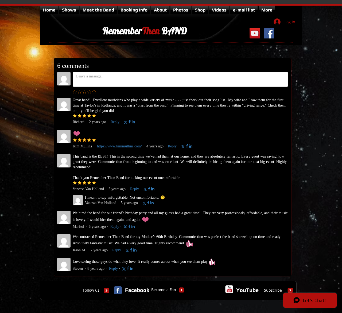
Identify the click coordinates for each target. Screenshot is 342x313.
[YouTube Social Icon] (255, 33)
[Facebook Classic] (118, 290)
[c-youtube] (229, 289)
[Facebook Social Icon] (269, 33)
